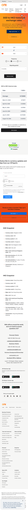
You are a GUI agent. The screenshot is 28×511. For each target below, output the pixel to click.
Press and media (18, 451)
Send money (4, 451)
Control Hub (17, 414)
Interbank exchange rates (7, 435)
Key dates (16, 476)
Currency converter (5, 433)
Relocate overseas (5, 458)
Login (21, 5)
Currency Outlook (18, 433)
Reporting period (14, 65)
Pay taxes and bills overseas (7, 460)
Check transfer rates (6, 449)
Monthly (14, 61)
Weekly (12, 181)
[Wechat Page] (14, 396)
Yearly (20, 61)
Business (4, 1)
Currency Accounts (5, 426)
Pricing (16, 425)
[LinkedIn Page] (8, 396)
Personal (10, 1)
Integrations (17, 423)
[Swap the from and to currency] (14, 50)
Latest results (17, 474)
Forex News (17, 435)
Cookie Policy (13, 507)
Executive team (5, 484)
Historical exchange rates (7, 437)
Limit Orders (4, 424)
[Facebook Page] (4, 396)
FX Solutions (4, 420)
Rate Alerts (4, 439)
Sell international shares (6, 465)
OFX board (4, 482)
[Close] (22, 500)
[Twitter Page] (11, 396)
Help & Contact (12, 407)
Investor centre (17, 472)
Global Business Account (6, 414)
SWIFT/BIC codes (5, 443)
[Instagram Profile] (20, 396)
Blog (15, 437)
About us (3, 472)
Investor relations (18, 478)
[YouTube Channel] (17, 396)
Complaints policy (5, 476)
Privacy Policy (20, 192)
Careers (3, 486)
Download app (4, 453)
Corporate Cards (5, 418)
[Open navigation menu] (25, 5)
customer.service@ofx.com (14, 341)
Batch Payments (18, 421)
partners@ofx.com (14, 355)
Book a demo (18, 407)
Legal (3, 474)
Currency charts (5, 441)
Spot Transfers (5, 422)
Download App (17, 427)
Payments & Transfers (6, 416)
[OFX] (4, 5)
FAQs (7, 407)
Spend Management (18, 416)
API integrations (17, 449)
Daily (9, 61)
